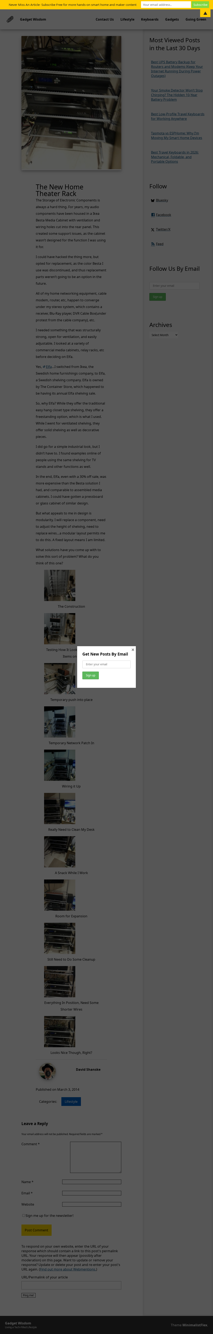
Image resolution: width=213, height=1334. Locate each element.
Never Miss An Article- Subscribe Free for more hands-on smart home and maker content (72, 4)
